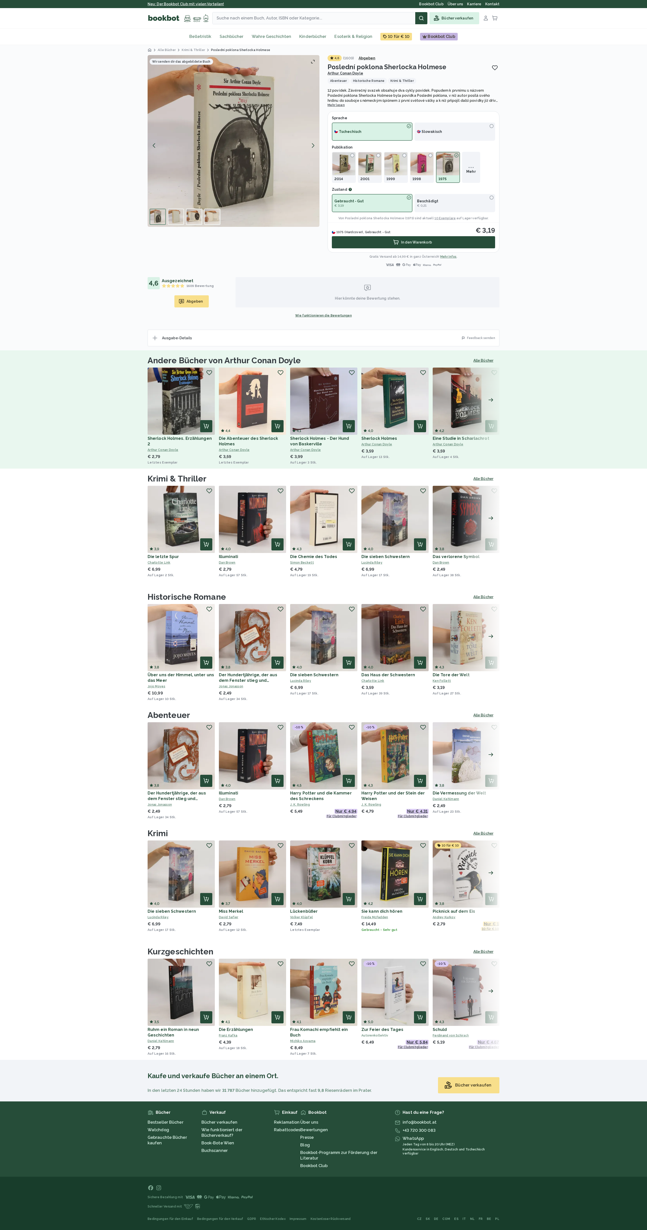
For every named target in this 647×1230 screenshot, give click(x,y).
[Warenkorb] (494, 18)
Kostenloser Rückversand (331, 1219)
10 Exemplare (445, 218)
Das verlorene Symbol (456, 556)
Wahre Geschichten (271, 36)
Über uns (309, 1122)
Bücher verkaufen (219, 1122)
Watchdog (158, 1129)
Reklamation (286, 1122)
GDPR (251, 1219)
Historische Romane (187, 596)
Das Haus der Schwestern (388, 674)
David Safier (228, 917)
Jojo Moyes (156, 686)
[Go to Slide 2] (176, 217)
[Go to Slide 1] (158, 217)
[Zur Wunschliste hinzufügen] (494, 67)
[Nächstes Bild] (312, 145)
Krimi (158, 833)
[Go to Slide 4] (212, 217)
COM (446, 1219)
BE (489, 1219)
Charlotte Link (159, 562)
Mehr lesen (336, 105)
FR (481, 1219)
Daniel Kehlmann (446, 799)
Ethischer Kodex (273, 1219)
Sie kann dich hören (381, 911)
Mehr (471, 172)
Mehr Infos (448, 256)
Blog (305, 1145)
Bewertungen (314, 1129)
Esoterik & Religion (353, 36)
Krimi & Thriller (177, 478)
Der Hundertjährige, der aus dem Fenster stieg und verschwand (248, 680)
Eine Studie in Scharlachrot (461, 438)
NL (472, 1219)
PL (497, 1219)
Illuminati (228, 556)
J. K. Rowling (300, 804)
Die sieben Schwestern (385, 556)
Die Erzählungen (236, 1029)
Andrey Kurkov (444, 917)
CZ (419, 1219)
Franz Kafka (228, 1035)
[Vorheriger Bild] (154, 145)
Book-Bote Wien (217, 1143)
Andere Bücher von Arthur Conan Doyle (224, 360)
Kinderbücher (312, 36)
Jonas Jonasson (231, 686)
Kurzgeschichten (181, 951)
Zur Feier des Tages (382, 1029)
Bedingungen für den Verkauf (220, 1219)
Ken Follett (442, 681)
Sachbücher (232, 36)
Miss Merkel (231, 911)
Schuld (440, 1029)
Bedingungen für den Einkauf (170, 1219)
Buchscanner (214, 1150)
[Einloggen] (485, 18)
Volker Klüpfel (301, 917)
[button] (233, 141)
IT (464, 1219)
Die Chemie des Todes (313, 556)
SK (428, 1219)
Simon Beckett (302, 562)
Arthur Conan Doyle (345, 73)
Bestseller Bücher (165, 1122)
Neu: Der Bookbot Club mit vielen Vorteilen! (186, 4)
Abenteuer (169, 715)
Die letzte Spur (163, 556)
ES (456, 1219)
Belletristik (200, 36)
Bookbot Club (314, 1165)
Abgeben (367, 58)
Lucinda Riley (371, 562)
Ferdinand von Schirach (451, 1035)
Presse (307, 1137)
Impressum (298, 1219)
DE (436, 1219)
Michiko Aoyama (302, 1041)
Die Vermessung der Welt (459, 793)
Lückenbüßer (304, 911)
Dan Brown (227, 562)
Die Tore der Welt (451, 674)
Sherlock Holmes (379, 438)
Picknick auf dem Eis (454, 911)
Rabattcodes (287, 1129)
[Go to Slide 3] (194, 217)
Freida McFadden (374, 917)
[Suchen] (421, 18)
